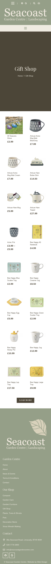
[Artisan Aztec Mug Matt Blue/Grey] (37, 125)
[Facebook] (22, 3)
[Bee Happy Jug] (37, 337)
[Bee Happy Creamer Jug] (37, 267)
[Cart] (39, 3)
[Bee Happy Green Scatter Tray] (37, 302)
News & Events (9, 474)
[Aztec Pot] (14, 231)
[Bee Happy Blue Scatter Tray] (14, 267)
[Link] (25, 14)
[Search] (34, 3)
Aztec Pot (11, 242)
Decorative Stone (10, 522)
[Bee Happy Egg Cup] (14, 302)
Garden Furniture (10, 504)
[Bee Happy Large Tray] (37, 371)
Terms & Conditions (11, 478)
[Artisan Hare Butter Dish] (37, 162)
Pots (4, 518)
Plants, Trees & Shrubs (12, 513)
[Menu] (13, 3)
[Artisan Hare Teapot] (37, 197)
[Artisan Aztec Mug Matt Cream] (14, 162)
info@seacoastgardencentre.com (20, 550)
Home (20, 76)
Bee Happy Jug (36, 348)
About (5, 469)
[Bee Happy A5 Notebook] (37, 231)
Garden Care (8, 500)
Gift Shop (6, 509)
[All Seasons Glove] (14, 125)
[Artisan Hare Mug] (14, 197)
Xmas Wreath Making (12, 526)
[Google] (26, 3)
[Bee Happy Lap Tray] (14, 371)
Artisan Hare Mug (14, 208)
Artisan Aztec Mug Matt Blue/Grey (35, 138)
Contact (6, 482)
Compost (6, 495)
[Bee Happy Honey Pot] (14, 337)
